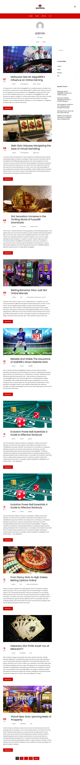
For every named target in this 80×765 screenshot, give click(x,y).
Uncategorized (24, 84)
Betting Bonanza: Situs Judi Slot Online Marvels (29, 291)
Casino (31, 16)
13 (30, 758)
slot (31, 653)
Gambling (23, 226)
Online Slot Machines (32, 584)
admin (14, 84)
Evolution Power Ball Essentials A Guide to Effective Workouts (29, 433)
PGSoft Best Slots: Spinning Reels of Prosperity (31, 718)
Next (36, 758)
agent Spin (36, 153)
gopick (30, 439)
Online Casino (36, 84)
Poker (37, 16)
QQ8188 (30, 366)
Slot (50, 16)
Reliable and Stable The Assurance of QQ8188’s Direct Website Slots (30, 360)
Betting (44, 16)
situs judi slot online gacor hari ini (36, 297)
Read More (8, 108)
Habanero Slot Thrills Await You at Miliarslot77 (29, 647)
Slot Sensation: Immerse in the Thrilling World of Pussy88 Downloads (28, 219)
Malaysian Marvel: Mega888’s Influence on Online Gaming (28, 78)
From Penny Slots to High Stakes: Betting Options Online (29, 579)
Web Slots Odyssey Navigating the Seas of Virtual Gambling (31, 147)
